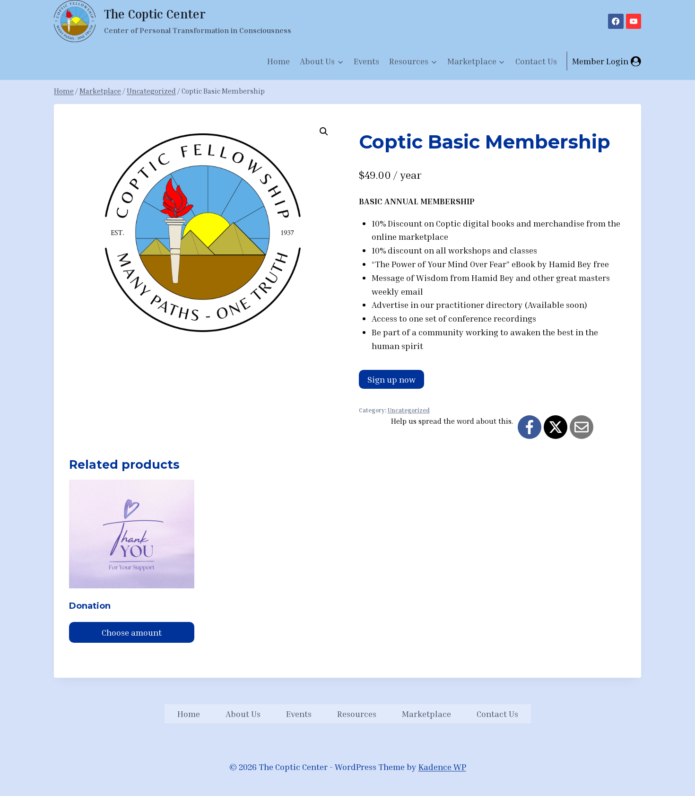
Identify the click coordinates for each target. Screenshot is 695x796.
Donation (90, 606)
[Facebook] (615, 21)
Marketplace (426, 714)
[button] (323, 131)
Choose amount (132, 632)
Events (366, 61)
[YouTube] (633, 21)
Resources (356, 714)
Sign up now (391, 379)
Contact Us (536, 61)
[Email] (581, 427)
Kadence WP (442, 766)
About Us (243, 714)
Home (278, 61)
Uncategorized (409, 410)
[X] (555, 427)
